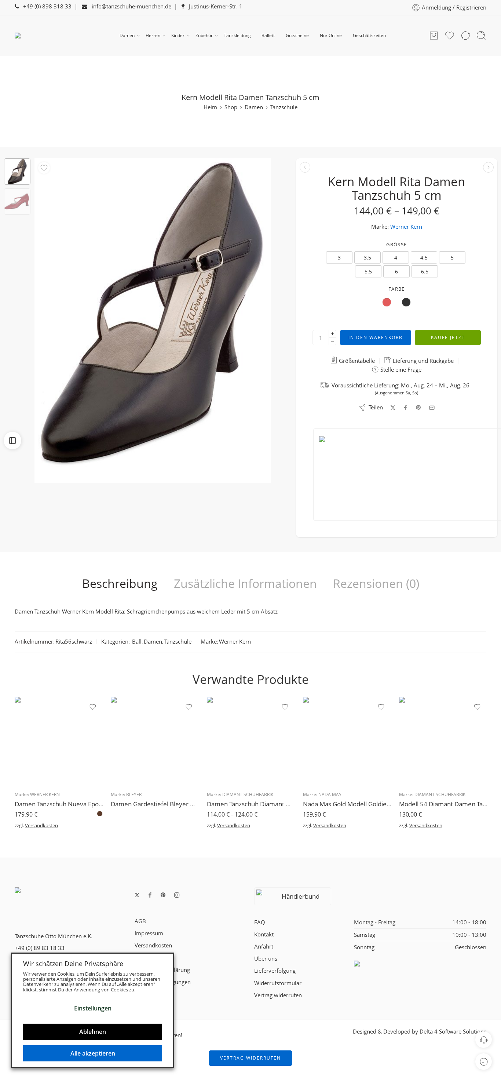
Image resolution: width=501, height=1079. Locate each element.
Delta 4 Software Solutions (453, 1031)
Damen (127, 35)
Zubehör (204, 35)
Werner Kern (406, 226)
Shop (230, 107)
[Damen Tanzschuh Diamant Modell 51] (251, 741)
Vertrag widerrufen (278, 995)
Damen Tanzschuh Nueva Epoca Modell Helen (59, 804)
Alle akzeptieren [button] (92, 1053)
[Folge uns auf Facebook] (150, 895)
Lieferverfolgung (275, 970)
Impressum (149, 933)
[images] (17, 171)
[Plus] (332, 334)
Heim (210, 107)
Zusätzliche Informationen (245, 583)
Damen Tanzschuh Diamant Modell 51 (251, 804)
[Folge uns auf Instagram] (176, 895)
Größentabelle (356, 360)
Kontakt (264, 934)
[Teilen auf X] (393, 407)
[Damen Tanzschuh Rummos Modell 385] (305, 167)
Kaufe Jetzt (448, 337)
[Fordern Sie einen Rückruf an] (483, 1039)
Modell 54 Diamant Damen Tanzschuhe (443, 804)
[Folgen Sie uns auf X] (137, 895)
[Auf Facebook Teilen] (405, 407)
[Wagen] (434, 35)
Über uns (265, 958)
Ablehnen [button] (92, 1032)
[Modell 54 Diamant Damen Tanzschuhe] (443, 741)
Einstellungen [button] (92, 1008)
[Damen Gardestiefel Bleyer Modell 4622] (155, 741)
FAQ (259, 922)
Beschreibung (120, 583)
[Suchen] (481, 35)
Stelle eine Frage (400, 369)
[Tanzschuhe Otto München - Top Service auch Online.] (51, 35)
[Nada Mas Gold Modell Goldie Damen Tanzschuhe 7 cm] (347, 741)
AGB (140, 921)
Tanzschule (283, 107)
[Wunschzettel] (44, 168)
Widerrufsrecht (153, 957)
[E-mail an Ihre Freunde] (432, 408)
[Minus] (332, 341)
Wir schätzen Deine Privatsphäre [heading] (73, 963)
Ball (137, 641)
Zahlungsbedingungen (163, 982)
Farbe (396, 289)
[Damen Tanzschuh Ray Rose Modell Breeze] (488, 167)
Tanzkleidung (237, 35)
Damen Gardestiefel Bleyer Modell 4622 (155, 804)
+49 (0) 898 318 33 (45, 6)
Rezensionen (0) (376, 583)
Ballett (268, 35)
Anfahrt (263, 946)
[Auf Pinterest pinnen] (418, 407)
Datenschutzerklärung (162, 969)
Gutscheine (297, 35)
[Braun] (99, 813)
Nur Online (331, 35)
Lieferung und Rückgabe (422, 360)
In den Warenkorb (375, 337)
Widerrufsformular (277, 983)
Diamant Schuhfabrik (247, 794)
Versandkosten (41, 825)
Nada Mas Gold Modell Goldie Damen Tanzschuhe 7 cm (347, 804)
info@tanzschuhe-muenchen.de (129, 6)
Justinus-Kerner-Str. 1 (213, 6)
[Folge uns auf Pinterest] (163, 895)
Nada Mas (329, 794)
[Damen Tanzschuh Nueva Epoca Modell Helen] (59, 741)
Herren (153, 35)
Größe (396, 244)
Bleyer (134, 794)
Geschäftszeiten (369, 35)
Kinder (177, 35)
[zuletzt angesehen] (483, 1061)
